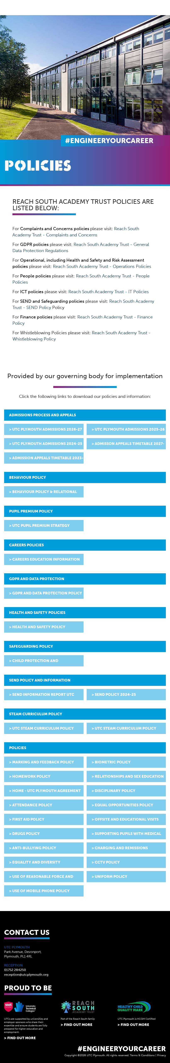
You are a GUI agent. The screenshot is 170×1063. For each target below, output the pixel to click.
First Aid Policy (28, 819)
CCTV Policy (107, 862)
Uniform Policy (111, 876)
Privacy (161, 1055)
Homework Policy (31, 776)
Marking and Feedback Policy (43, 762)
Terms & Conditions (142, 1055)
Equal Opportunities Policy (124, 805)
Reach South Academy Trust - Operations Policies (102, 266)
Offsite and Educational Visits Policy (125, 821)
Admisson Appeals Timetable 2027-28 (128, 445)
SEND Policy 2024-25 (115, 694)
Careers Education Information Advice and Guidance (44, 561)
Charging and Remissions (121, 848)
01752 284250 (15, 970)
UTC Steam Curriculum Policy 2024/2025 (41, 730)
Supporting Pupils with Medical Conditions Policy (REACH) (126, 835)
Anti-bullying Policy (34, 848)
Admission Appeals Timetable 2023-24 (46, 460)
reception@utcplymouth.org (26, 975)
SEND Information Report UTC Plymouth (41, 696)
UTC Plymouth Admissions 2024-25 (47, 443)
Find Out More (21, 1038)
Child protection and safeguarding (33, 662)
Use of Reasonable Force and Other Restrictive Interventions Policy (43, 878)
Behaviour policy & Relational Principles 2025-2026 (43, 493)
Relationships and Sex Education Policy (128, 778)
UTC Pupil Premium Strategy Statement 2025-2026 (39, 527)
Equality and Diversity (36, 862)
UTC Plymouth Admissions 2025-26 (130, 429)
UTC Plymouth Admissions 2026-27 (47, 429)
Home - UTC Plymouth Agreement (46, 790)
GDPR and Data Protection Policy (47, 593)
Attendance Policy (32, 805)
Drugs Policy (26, 833)
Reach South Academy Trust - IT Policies (108, 291)
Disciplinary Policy (115, 790)
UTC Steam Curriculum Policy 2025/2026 (124, 730)
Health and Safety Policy (38, 627)
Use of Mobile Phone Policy (41, 891)
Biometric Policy (113, 762)
